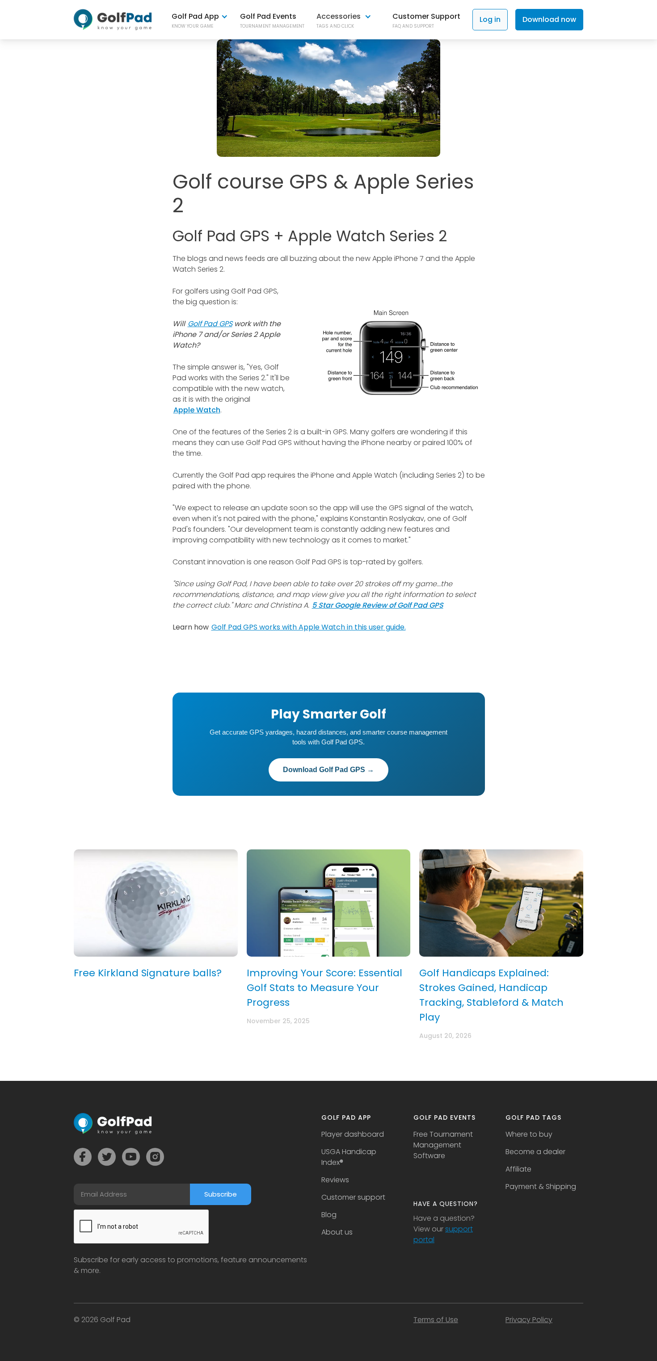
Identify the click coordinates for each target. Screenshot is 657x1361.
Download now (549, 19)
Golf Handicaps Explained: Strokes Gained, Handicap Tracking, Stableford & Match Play (491, 995)
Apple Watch (196, 410)
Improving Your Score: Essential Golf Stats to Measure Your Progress (324, 987)
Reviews (335, 1180)
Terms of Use (435, 1320)
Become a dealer (535, 1152)
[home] (113, 19)
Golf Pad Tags (533, 1117)
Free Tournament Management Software (443, 1145)
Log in (490, 19)
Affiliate (518, 1169)
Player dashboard (352, 1134)
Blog (329, 1215)
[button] (200, 19)
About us (337, 1232)
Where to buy (528, 1134)
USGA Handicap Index (348, 1157)
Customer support (353, 1197)
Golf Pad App (346, 1117)
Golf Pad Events (268, 16)
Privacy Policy (528, 1320)
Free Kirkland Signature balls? (148, 973)
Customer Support (426, 16)
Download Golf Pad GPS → (328, 769)
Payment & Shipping (540, 1186)
